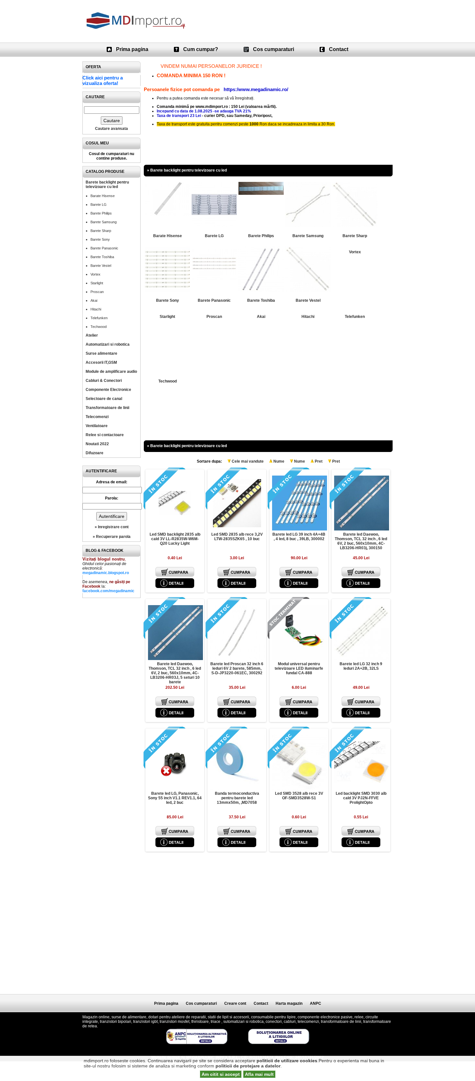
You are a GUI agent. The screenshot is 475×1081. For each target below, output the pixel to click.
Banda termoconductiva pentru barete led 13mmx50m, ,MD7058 (237, 798)
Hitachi (95, 309)
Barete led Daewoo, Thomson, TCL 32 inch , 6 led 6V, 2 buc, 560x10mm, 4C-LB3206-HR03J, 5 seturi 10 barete (175, 673)
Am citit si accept (221, 1074)
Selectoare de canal (104, 398)
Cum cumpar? (200, 49)
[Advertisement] (111, 698)
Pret (318, 461)
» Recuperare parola (112, 536)
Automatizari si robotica (108, 344)
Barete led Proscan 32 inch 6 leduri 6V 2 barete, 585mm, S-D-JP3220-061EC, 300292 (236, 668)
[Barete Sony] (167, 290)
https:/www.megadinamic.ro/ (256, 89)
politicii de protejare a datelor (248, 1065)
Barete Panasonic (104, 248)
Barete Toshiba (102, 257)
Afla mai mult (259, 1074)
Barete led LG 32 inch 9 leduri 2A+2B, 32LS (361, 666)
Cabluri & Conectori (104, 380)
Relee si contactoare (105, 435)
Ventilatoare (97, 426)
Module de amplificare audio (111, 371)
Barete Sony (100, 239)
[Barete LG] (214, 226)
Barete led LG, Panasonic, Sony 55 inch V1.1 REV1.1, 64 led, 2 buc (175, 798)
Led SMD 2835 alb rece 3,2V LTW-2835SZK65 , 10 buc (237, 536)
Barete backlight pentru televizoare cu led (107, 184)
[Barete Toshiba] (261, 290)
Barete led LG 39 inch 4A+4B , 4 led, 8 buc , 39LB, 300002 (298, 536)
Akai (93, 300)
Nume (278, 461)
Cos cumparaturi (273, 49)
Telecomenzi (97, 417)
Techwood (98, 327)
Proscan (97, 292)
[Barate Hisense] (167, 214)
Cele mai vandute (248, 461)
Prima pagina (132, 49)
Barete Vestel (100, 266)
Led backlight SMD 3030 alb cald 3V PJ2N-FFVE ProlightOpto (361, 798)
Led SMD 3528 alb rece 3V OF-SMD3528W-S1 (299, 795)
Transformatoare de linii (107, 407)
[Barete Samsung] (308, 226)
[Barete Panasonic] (214, 279)
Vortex (95, 274)
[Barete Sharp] (354, 226)
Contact (338, 49)
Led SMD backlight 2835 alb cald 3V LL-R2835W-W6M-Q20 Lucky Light (175, 539)
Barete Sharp (100, 231)
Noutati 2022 (97, 444)
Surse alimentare (101, 353)
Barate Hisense (102, 196)
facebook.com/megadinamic (108, 591)
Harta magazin (289, 1003)
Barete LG (98, 204)
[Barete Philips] (261, 193)
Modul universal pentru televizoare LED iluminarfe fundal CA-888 (299, 668)
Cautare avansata (111, 128)
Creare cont (235, 1003)
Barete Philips (101, 213)
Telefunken (99, 318)
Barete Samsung (103, 222)
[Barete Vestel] (308, 290)
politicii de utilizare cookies (287, 1060)
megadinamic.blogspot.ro (105, 573)
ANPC (315, 1003)
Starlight (96, 283)
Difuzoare (94, 453)
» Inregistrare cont (112, 527)
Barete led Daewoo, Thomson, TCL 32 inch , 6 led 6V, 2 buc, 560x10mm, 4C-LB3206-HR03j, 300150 (361, 541)
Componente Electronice (108, 389)
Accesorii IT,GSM (101, 362)
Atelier (92, 335)
